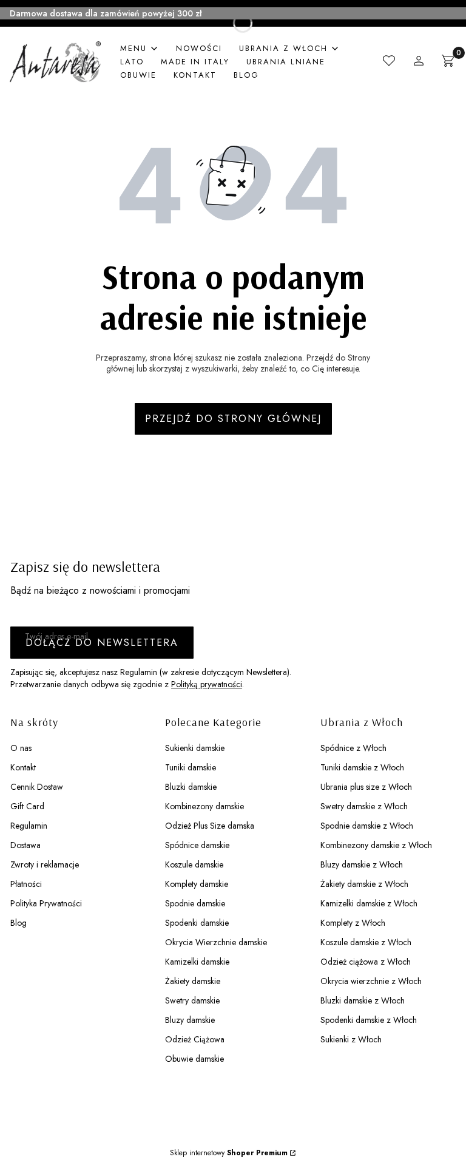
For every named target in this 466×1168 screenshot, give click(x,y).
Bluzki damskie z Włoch (362, 1000)
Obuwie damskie (194, 1059)
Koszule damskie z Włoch (365, 942)
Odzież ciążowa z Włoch (365, 962)
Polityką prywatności (206, 684)
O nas (21, 748)
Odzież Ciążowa (195, 1039)
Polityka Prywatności (46, 903)
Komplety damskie (196, 884)
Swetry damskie (192, 1000)
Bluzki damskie (191, 787)
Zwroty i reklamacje (44, 864)
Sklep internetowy (229, 1152)
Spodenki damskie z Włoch (368, 1020)
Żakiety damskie (192, 981)
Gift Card (27, 806)
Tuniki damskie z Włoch (362, 767)
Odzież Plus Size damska (209, 826)
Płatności (26, 884)
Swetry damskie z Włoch (364, 806)
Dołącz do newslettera (101, 643)
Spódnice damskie (197, 845)
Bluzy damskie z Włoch (361, 864)
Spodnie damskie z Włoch (366, 826)
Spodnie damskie (195, 903)
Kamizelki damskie (197, 962)
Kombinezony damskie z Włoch (376, 845)
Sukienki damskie (195, 748)
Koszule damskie (194, 864)
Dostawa (25, 845)
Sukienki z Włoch (351, 1039)
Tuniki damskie (190, 767)
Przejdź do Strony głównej (233, 419)
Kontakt (23, 767)
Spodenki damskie (197, 923)
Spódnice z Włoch (353, 748)
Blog (18, 923)
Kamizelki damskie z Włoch (368, 903)
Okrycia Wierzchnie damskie (216, 942)
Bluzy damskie (190, 1020)
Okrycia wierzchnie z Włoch (371, 981)
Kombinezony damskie (204, 806)
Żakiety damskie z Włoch (364, 884)
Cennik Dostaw (36, 787)
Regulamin (28, 826)
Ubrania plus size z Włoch (366, 787)
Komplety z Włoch (352, 923)
